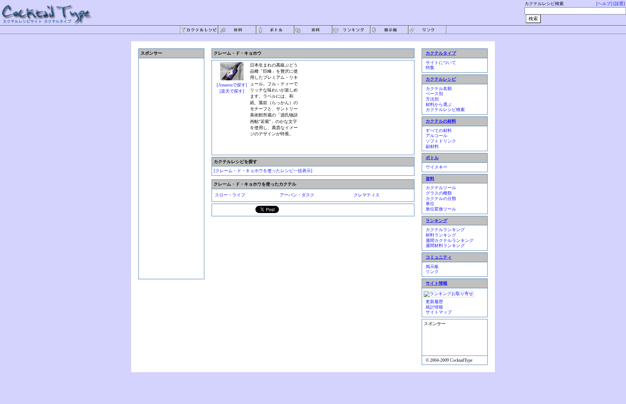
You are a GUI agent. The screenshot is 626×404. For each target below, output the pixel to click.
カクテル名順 (439, 88)
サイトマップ (439, 312)
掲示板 (432, 266)
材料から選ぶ (439, 104)
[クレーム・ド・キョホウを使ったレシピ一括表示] (263, 170)
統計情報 (434, 307)
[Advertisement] (355, 107)
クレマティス (367, 194)
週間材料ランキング (445, 245)
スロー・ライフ (230, 194)
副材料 (432, 146)
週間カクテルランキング (449, 240)
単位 (430, 203)
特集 (430, 67)
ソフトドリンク (441, 141)
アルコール (436, 135)
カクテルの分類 (441, 198)
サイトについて (441, 62)
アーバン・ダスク (297, 194)
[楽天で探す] (232, 91)
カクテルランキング (445, 229)
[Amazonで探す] (232, 85)
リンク (432, 271)
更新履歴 (434, 301)
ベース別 (434, 93)
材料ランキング (441, 235)
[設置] (619, 3)
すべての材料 (439, 130)
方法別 (432, 99)
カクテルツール (441, 187)
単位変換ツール (441, 209)
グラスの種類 (439, 193)
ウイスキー (436, 167)
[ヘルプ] (604, 3)
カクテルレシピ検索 (445, 109)
